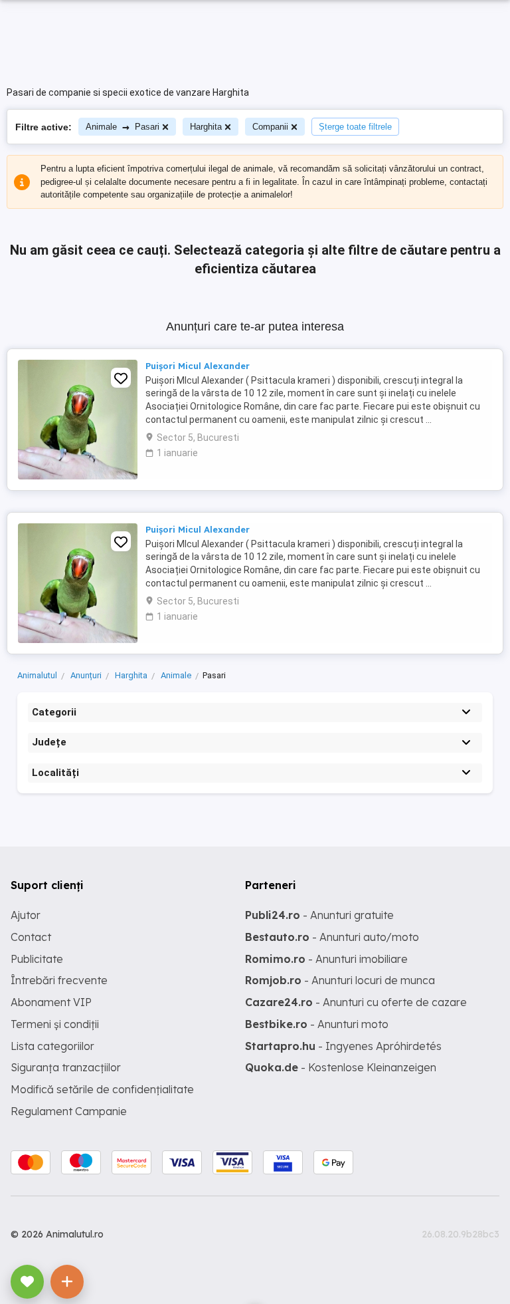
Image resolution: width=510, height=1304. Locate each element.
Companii (270, 127)
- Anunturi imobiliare (326, 959)
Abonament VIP (51, 1002)
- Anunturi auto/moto (332, 937)
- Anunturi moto (316, 1024)
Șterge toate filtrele (355, 127)
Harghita (206, 127)
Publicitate (37, 959)
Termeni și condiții (55, 1024)
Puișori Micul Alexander (197, 365)
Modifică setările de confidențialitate (102, 1089)
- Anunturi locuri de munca (340, 980)
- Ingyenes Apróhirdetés (343, 1046)
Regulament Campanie (69, 1111)
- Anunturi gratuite (319, 915)
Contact (31, 937)
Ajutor (26, 915)
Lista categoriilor (52, 1046)
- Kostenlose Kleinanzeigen (340, 1067)
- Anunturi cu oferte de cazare (356, 1002)
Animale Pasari (122, 127)
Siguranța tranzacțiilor (66, 1067)
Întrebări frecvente (59, 980)
